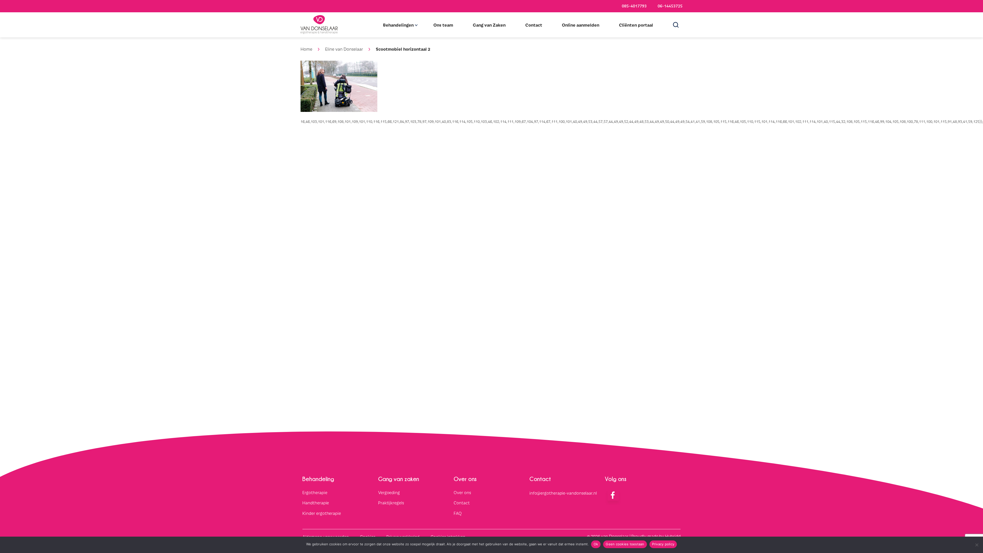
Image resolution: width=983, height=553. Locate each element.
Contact (533, 25)
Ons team (443, 25)
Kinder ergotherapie (321, 513)
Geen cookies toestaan (625, 544)
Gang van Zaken (489, 25)
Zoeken (677, 24)
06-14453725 (670, 5)
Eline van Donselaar (344, 49)
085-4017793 (634, 5)
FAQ (458, 513)
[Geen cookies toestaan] (976, 544)
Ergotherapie (314, 492)
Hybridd (672, 536)
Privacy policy (663, 544)
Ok (596, 544)
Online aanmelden (580, 25)
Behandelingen (398, 25)
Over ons (462, 492)
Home (306, 49)
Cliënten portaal (636, 25)
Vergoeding (389, 492)
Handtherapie (315, 503)
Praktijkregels (391, 503)
